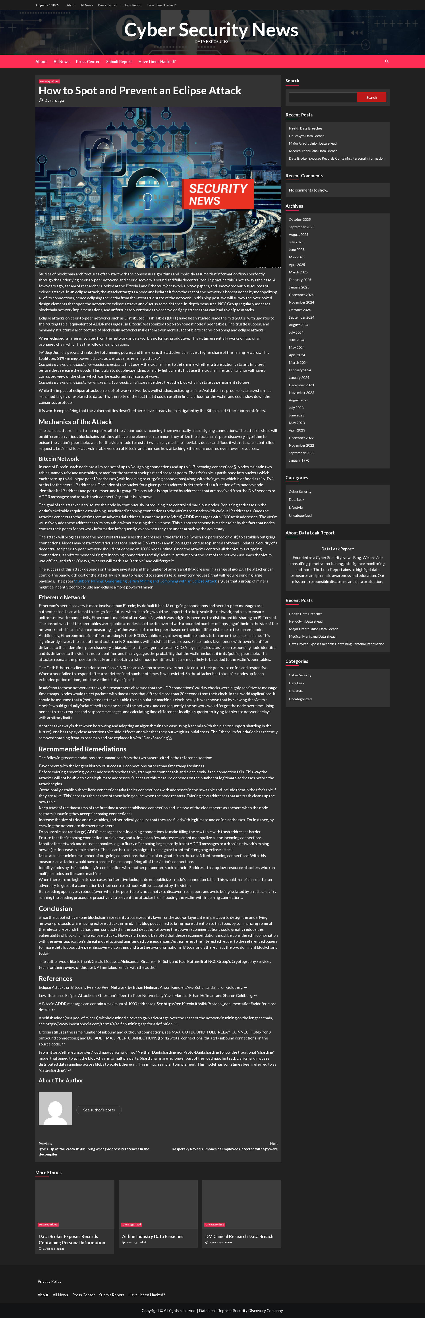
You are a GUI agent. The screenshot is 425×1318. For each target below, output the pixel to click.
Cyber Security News (211, 29)
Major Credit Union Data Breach (313, 143)
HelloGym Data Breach (306, 136)
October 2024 (300, 310)
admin (60, 1248)
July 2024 (296, 332)
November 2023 (301, 392)
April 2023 (297, 430)
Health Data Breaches (305, 128)
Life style (296, 507)
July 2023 (296, 407)
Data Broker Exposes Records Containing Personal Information (336, 158)
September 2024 (301, 317)
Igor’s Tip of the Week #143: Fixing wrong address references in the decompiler (94, 1148)
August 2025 (298, 234)
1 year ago (49, 1248)
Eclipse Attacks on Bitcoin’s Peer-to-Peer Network (82, 987)
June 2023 (296, 415)
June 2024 (296, 340)
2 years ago (216, 1242)
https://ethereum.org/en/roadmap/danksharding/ (91, 1052)
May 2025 (297, 257)
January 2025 (299, 287)
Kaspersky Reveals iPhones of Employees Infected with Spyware (225, 1146)
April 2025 (297, 264)
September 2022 (301, 453)
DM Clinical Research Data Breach (239, 1236)
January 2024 (299, 377)
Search (292, 80)
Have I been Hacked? (161, 5)
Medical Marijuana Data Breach (313, 151)
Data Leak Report (214, 1310)
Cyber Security (300, 491)
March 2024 (298, 362)
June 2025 (296, 249)
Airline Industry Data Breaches (152, 1236)
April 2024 (297, 355)
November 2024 (301, 302)
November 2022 (301, 445)
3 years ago (54, 100)
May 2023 (297, 422)
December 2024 (301, 294)
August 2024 (298, 325)
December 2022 (301, 437)
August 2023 (298, 400)
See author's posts (99, 1109)
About (71, 5)
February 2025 (300, 279)
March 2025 (298, 272)
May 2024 (297, 347)
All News (87, 5)
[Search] (387, 61)
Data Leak (296, 499)
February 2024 (300, 370)
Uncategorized (49, 81)
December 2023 (301, 385)
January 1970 (299, 460)
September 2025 (301, 227)
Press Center (107, 5)
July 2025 (296, 242)
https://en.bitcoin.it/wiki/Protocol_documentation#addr (212, 1003)
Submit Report (132, 5)
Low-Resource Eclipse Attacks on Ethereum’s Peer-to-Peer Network (98, 995)
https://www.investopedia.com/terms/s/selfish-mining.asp (96, 1023)
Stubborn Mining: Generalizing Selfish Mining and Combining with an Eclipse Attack (145, 581)
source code (49, 1043)
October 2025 (300, 219)
